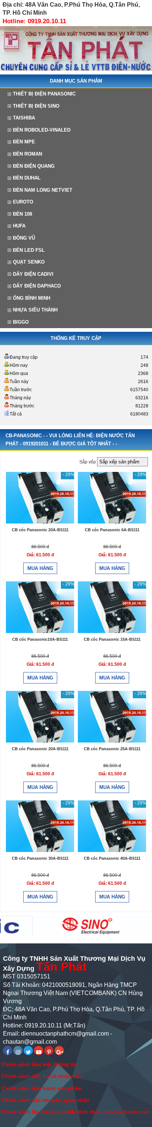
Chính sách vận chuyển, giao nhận (45, 1100)
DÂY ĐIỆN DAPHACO (37, 286)
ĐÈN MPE (24, 142)
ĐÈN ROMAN (27, 154)
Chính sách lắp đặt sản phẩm (38, 1112)
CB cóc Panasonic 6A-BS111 (112, 530)
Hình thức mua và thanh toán (113, 1112)
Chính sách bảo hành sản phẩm (41, 1088)
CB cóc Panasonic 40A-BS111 (112, 858)
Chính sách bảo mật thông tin (39, 1064)
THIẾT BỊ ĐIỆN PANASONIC (44, 94)
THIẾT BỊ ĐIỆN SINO (36, 106)
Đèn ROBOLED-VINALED (41, 130)
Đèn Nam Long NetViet (42, 190)
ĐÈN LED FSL (29, 250)
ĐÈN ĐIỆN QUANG (34, 166)
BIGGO (21, 322)
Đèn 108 (22, 214)
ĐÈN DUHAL (27, 178)
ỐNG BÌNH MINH (31, 298)
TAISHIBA (24, 118)
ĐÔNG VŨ (24, 238)
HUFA (19, 226)
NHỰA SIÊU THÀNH (35, 310)
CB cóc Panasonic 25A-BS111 (112, 749)
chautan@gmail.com (30, 1042)
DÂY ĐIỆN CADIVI (33, 274)
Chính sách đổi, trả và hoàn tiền (41, 1076)
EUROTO (23, 202)
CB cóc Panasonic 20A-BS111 (40, 530)
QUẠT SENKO (29, 262)
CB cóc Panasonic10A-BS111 (40, 639)
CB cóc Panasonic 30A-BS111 (40, 858)
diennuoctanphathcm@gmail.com (65, 1033)
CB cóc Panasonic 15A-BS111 (112, 639)
